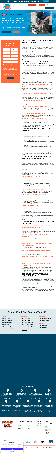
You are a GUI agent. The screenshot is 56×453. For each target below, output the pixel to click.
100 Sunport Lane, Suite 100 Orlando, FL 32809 (7, 396)
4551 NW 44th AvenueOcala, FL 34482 (49, 396)
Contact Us (38, 421)
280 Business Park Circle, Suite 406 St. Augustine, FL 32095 (38, 407)
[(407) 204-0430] (47, 4)
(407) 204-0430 (51, 4)
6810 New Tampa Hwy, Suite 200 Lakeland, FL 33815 (21, 396)
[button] (22, 442)
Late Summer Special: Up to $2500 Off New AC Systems (26, 1)
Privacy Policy (12, 451)
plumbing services (37, 212)
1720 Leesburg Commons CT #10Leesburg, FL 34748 (50, 407)
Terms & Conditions (8, 75)
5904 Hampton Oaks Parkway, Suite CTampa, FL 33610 (28, 407)
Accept (12, 449)
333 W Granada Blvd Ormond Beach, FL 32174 (35, 396)
